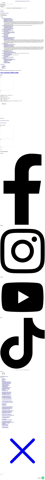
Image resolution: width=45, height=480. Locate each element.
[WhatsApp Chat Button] (42, 477)
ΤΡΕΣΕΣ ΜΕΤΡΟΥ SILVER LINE (7, 412)
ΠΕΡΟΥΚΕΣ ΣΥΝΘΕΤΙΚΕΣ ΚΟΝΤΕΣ (9, 59)
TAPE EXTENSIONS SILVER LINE (9, 32)
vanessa (1, 74)
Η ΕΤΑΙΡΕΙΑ (4, 66)
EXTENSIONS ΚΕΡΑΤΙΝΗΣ (6, 25)
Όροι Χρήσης (2, 118)
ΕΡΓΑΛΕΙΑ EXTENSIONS (6, 55)
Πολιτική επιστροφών (3, 122)
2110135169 (2, 11)
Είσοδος (1, 371)
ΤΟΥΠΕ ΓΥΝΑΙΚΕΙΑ (5, 427)
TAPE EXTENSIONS (5, 384)
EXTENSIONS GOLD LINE (6, 396)
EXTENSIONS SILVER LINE (8, 27)
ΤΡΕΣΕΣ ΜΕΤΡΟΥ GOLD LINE (8, 45)
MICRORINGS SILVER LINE (8, 20)
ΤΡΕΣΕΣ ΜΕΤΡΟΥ (5, 43)
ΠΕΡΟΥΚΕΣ (4, 389)
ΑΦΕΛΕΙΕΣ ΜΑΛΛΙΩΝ (5, 53)
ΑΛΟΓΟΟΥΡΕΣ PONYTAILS (6, 50)
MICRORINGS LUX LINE (8, 21)
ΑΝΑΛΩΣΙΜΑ (6, 56)
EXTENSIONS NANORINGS (6, 29)
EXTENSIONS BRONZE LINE (8, 26)
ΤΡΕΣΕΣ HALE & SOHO (6, 33)
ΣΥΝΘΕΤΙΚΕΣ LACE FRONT (8, 58)
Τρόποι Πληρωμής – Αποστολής (4, 120)
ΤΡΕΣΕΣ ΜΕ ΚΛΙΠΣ (5, 36)
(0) (0, 75)
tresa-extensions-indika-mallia (9, 70)
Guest (4, 376)
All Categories (2, 64)
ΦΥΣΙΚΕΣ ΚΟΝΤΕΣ (5, 424)
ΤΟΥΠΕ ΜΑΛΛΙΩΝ (5, 390)
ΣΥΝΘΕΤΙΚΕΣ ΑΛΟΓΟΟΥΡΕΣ (8, 51)
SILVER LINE (6, 35)
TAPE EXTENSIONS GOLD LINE (9, 31)
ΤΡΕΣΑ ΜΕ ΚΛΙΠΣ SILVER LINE (7, 408)
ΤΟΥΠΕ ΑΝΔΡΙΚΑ (5, 426)
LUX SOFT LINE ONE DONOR (9, 28)
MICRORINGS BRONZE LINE (8, 19)
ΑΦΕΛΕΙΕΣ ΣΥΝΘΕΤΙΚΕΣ (6, 416)
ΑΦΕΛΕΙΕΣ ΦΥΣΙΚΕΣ (7, 54)
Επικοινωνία (4, 68)
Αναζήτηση (2, 6)
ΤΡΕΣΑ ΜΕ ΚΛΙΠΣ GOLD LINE (9, 38)
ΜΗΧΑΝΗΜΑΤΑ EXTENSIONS (9, 57)
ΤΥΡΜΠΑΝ (5, 61)
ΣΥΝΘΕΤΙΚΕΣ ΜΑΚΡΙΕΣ (8, 60)
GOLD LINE (4, 404)
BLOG (3, 67)
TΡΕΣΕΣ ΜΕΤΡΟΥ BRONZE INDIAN (9, 44)
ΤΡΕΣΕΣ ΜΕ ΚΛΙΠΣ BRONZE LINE (9, 37)
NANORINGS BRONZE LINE (8, 30)
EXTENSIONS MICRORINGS (6, 18)
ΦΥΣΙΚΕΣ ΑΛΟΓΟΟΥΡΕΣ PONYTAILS (10, 52)
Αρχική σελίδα (2, 70)
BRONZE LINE (6, 34)
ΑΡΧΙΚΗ (3, 65)
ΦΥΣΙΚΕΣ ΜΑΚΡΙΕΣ (7, 62)
